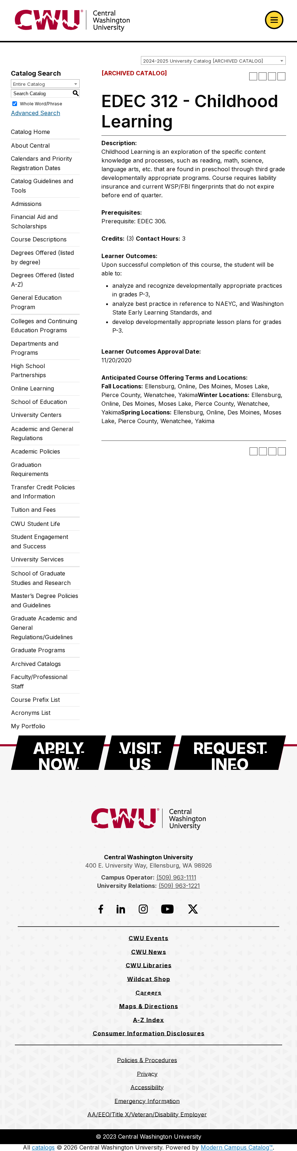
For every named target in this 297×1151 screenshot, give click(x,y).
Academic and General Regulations (42, 433)
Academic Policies (35, 451)
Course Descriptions (39, 239)
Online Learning (32, 388)
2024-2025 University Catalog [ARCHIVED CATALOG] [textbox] (203, 61)
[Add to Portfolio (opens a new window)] (253, 76)
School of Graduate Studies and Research (41, 578)
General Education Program (36, 302)
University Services (37, 559)
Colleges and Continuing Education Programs (44, 325)
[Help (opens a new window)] (281, 76)
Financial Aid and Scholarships (34, 221)
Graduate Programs (38, 650)
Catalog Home (30, 131)
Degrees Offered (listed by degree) (42, 257)
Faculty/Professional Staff (39, 681)
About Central (30, 145)
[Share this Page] (263, 76)
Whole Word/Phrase (41, 103)
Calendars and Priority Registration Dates (41, 163)
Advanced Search (35, 113)
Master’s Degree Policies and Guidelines (44, 600)
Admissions (26, 203)
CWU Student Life (35, 523)
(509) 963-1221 (179, 885)
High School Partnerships (28, 370)
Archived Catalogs (36, 663)
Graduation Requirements (30, 469)
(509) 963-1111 (176, 877)
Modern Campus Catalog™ (237, 1147)
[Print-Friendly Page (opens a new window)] (272, 76)
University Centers (36, 414)
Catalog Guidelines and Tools (42, 185)
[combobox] (213, 60)
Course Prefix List (35, 699)
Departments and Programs (34, 348)
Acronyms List (30, 712)
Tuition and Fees (33, 509)
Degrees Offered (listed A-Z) (42, 279)
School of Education (39, 401)
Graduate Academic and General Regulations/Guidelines (44, 627)
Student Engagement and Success (39, 541)
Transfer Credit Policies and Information (43, 492)
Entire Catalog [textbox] (29, 84)
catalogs (43, 1147)
